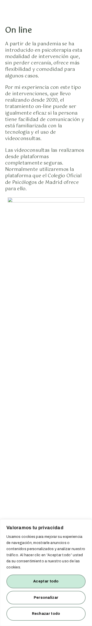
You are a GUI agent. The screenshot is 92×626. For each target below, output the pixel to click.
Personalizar (46, 598)
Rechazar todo (46, 614)
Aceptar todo (46, 581)
